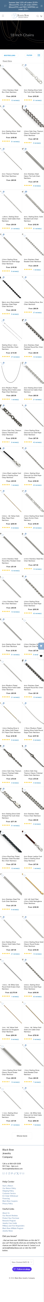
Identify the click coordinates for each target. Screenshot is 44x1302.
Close (22, 691)
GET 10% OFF (22, 683)
